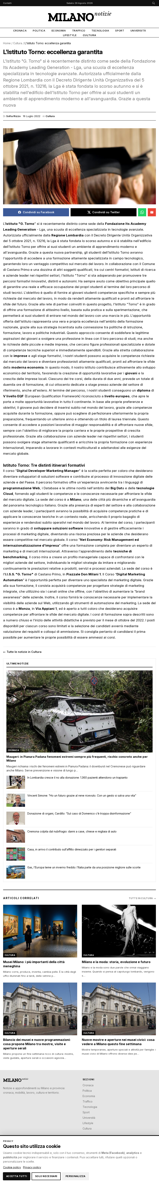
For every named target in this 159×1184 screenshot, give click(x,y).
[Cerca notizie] (153, 3)
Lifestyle (70, 35)
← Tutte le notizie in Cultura (22, 651)
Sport (119, 30)
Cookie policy (12, 1167)
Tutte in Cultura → (142, 898)
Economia (59, 30)
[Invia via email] (152, 212)
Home (7, 43)
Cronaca (20, 30)
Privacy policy (32, 1167)
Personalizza (76, 1176)
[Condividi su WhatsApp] (142, 212)
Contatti (7, 3)
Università (138, 30)
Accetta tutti (16, 1176)
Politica (39, 30)
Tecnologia (100, 30)
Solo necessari (46, 1176)
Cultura (89, 35)
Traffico (78, 30)
